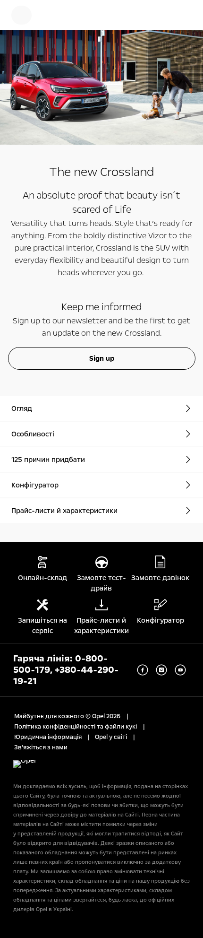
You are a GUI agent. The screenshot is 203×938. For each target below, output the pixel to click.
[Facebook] (142, 669)
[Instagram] (161, 669)
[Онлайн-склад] (54, 15)
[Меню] (21, 15)
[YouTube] (180, 669)
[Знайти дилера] (184, 15)
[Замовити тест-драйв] (153, 15)
